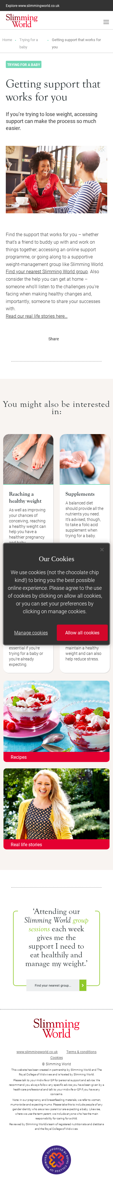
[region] (56, 594)
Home (7, 39)
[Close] (102, 549)
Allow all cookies (82, 632)
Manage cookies (31, 632)
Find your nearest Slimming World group (47, 271)
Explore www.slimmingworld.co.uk (32, 5)
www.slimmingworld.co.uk (37, 1051)
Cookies (56, 1057)
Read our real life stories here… (37, 316)
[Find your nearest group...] (56, 979)
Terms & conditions (81, 1051)
